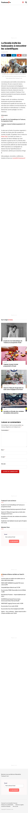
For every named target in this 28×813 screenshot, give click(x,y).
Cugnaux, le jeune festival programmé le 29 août (13, 509)
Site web (3, 464)
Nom (3, 450)
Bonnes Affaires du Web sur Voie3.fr (13, 574)
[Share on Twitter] (8, 55)
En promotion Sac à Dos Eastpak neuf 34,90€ (12, 608)
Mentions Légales (20, 804)
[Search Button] (26, 2)
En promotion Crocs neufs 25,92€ (9, 606)
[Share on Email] (19, 55)
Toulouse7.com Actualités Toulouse (9, 803)
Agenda (5, 338)
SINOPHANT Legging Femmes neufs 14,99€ (12, 603)
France (5, 409)
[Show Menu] (23, 2)
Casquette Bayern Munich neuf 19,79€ (10, 587)
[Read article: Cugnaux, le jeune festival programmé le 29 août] (14, 355)
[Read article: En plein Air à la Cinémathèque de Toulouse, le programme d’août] (14, 332)
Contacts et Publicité (5, 806)
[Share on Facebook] (3, 55)
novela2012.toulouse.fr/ (18, 158)
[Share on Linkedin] (14, 55)
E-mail (3, 457)
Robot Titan (4, 136)
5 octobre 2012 (4, 52)
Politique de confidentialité (7, 804)
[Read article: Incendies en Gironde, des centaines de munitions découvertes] (14, 402)
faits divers (6, 385)
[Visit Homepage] (6, 2)
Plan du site (15, 806)
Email (5, 534)
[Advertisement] (14, 20)
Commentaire (5, 430)
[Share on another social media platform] (24, 55)
